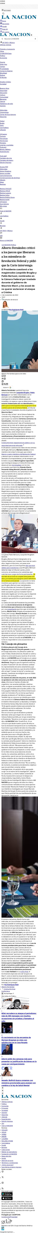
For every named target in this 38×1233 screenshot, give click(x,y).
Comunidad (4, 97)
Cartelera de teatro (6, 160)
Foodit (4, 27)
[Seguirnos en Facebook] (2, 1172)
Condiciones (5, 1217)
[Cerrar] (31, 35)
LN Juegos (3, 134)
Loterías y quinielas (6, 145)
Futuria (2, 62)
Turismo (3, 136)
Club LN (5, 29)
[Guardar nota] (2, 376)
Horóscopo (4, 141)
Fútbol (2, 121)
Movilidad (3, 73)
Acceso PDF (4, 167)
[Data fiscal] (2, 1230)
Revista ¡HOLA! (5, 191)
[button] (19, 137)
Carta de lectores (6, 176)
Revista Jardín (4, 200)
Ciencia (2, 101)
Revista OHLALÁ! (5, 189)
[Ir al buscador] (3, 13)
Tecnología (4, 139)
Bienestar (3, 99)
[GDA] (6, 1223)
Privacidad (13, 1217)
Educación (3, 93)
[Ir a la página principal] (19, 18)
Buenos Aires (4, 88)
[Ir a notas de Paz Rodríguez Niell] (19, 305)
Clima (2, 51)
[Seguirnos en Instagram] (2, 1183)
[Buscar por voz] (35, 39)
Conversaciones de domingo (10, 178)
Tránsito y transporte (7, 49)
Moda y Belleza (5, 149)
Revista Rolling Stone (7, 197)
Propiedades (4, 69)
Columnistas (4, 112)
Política (13, 245)
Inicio (4, 21)
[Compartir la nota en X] (5, 384)
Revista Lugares (5, 193)
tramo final (24, 972)
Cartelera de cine (6, 158)
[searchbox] (18, 39)
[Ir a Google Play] (7, 1195)
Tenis (2, 125)
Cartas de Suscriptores (8, 115)
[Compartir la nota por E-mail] (7, 384)
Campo (2, 67)
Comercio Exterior (6, 71)
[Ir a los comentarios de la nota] (5, 376)
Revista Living (4, 195)
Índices (2, 75)
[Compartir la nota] (2, 379)
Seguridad (3, 91)
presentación (12, 609)
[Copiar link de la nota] (2, 381)
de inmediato (16, 465)
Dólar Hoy (3, 64)
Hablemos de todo (6, 104)
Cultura (2, 95)
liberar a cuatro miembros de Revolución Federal (18, 454)
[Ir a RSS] (2, 1189)
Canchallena (4, 128)
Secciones (5, 24)
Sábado (2, 180)
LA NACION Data (5, 54)
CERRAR (2, 1)
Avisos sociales (5, 173)
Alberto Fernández (7, 987)
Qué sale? (3, 156)
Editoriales (3, 110)
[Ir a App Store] (7, 1199)
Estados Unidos (5, 82)
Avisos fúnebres (5, 171)
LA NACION (5, 245)
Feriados (3, 143)
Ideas (2, 182)
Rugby (2, 123)
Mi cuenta (5, 32)
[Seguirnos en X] (2, 1178)
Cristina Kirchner (9, 989)
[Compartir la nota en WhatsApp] (5, 379)
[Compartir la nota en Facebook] (2, 384)
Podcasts (3, 147)
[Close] (2, 1088)
